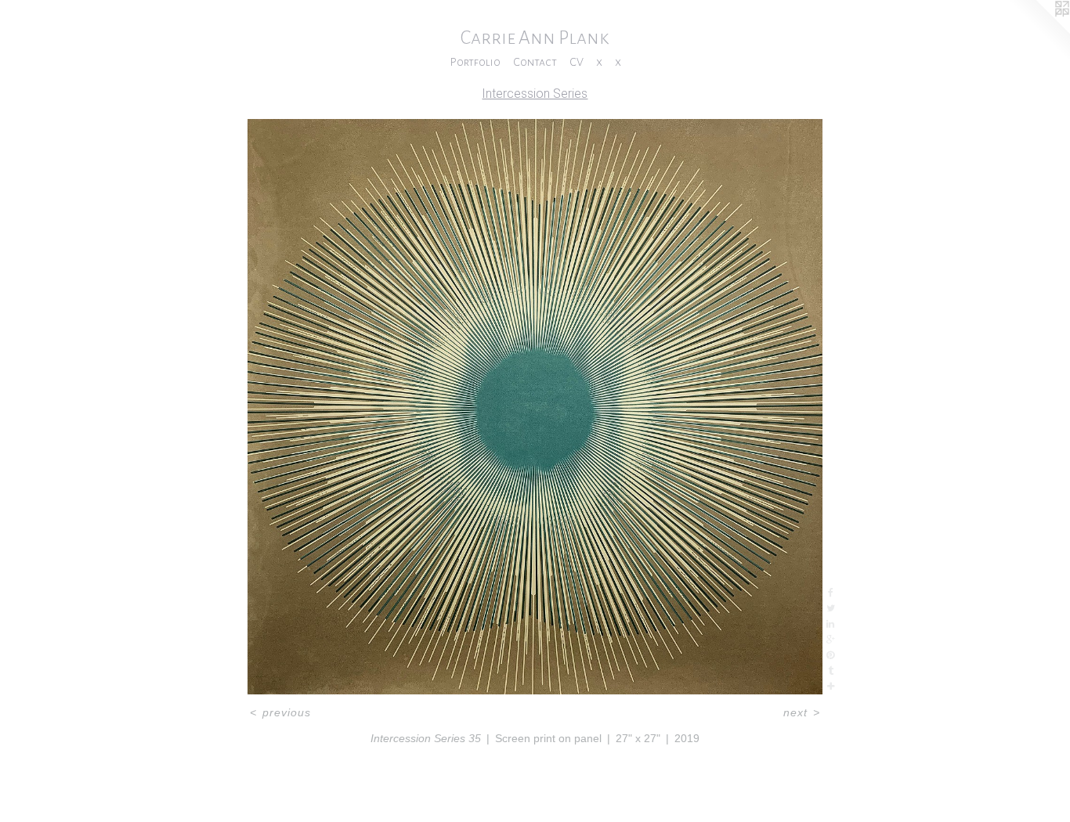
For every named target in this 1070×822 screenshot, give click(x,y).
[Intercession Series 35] (535, 406)
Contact (535, 62)
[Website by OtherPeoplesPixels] (1038, 31)
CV (576, 62)
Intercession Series (534, 93)
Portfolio (475, 62)
